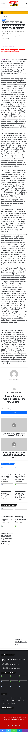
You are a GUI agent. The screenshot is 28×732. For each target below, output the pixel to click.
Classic (13, 698)
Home (4, 16)
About (3, 698)
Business (8, 698)
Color (18, 698)
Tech (23, 700)
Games (8, 700)
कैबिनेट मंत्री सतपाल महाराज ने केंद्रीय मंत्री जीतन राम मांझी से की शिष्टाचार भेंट (6, 494)
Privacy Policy (13, 722)
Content (23, 698)
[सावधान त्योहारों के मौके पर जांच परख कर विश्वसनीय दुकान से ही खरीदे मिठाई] (7, 511)
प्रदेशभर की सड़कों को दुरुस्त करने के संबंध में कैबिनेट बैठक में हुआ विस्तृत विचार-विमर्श (20, 477)
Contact (19, 722)
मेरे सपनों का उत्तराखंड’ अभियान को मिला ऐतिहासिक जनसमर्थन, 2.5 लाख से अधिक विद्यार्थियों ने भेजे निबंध (20, 494)
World (13, 703)
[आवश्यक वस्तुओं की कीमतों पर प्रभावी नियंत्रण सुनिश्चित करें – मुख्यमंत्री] (7, 470)
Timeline (4, 703)
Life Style (14, 700)
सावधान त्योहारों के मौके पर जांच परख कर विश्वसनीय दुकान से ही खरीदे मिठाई (7, 519)
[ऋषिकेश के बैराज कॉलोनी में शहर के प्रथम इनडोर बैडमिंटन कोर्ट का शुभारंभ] (21, 581)
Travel (9, 703)
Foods (3, 700)
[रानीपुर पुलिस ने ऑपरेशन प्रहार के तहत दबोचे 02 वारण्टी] (14, 677)
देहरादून (7, 16)
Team (19, 700)
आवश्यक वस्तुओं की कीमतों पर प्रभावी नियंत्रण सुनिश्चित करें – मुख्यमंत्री (6, 477)
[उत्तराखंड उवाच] (14, 3)
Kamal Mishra (6, 36)
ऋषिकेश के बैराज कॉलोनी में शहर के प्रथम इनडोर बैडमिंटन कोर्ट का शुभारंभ (21, 642)
